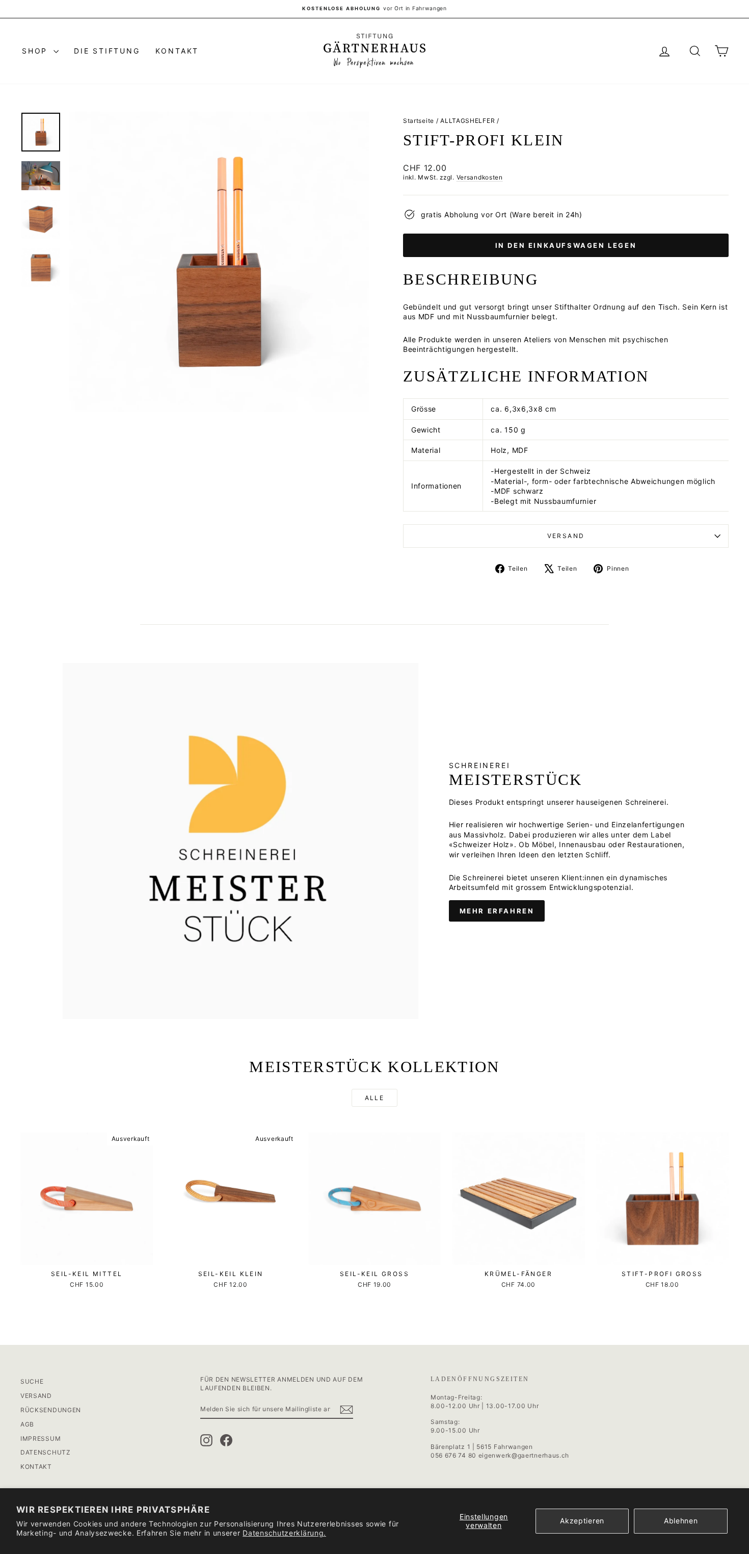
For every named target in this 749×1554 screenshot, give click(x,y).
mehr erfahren (497, 911)
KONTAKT (177, 50)
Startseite (418, 120)
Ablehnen (681, 1520)
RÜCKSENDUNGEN (50, 1410)
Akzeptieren (582, 1520)
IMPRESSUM (40, 1438)
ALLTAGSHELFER (467, 120)
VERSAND (36, 1395)
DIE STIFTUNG (107, 50)
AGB (27, 1424)
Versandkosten (480, 177)
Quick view (86, 1254)
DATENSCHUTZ (45, 1452)
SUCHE (32, 1381)
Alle (375, 1098)
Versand (566, 536)
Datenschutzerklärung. (284, 1532)
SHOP (36, 50)
